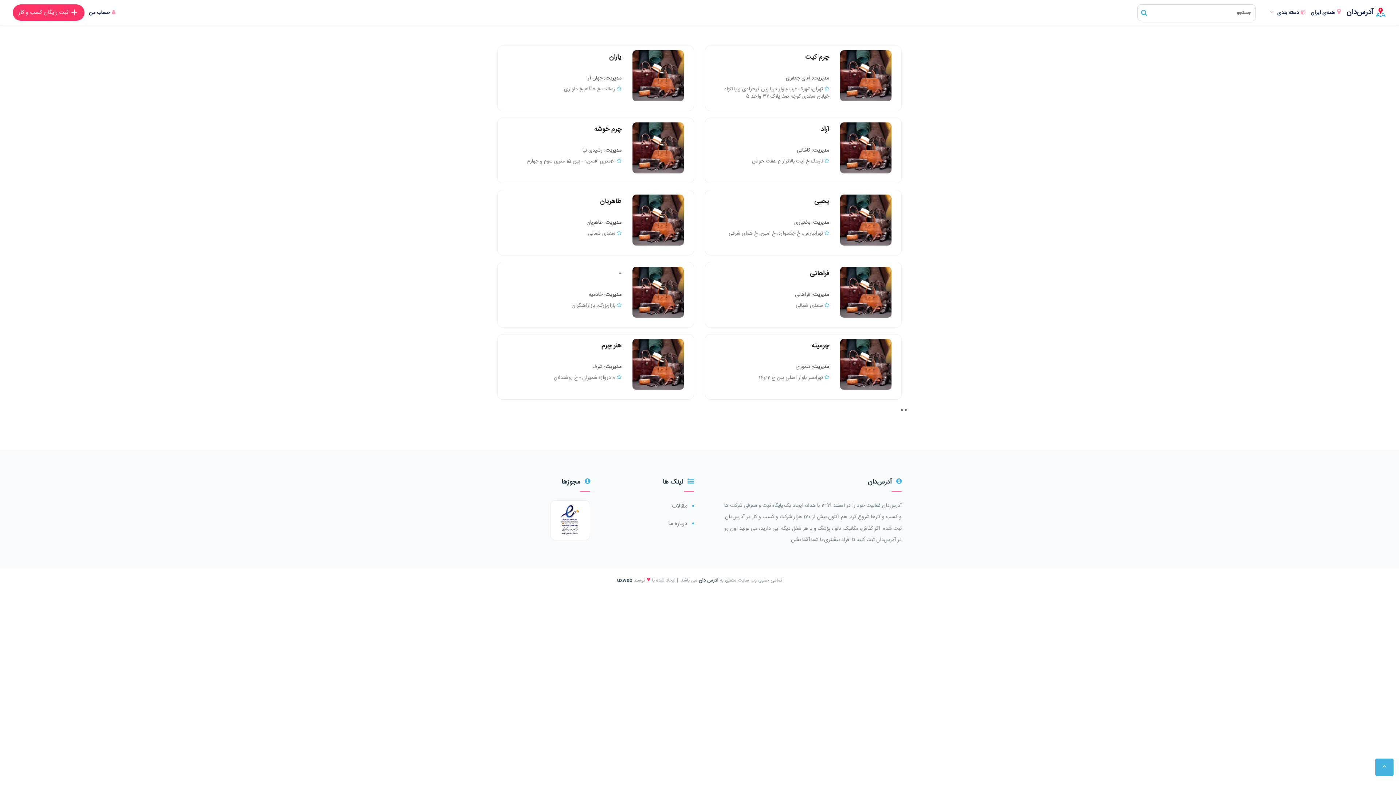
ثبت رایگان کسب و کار (43, 12)
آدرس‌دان (1360, 12)
